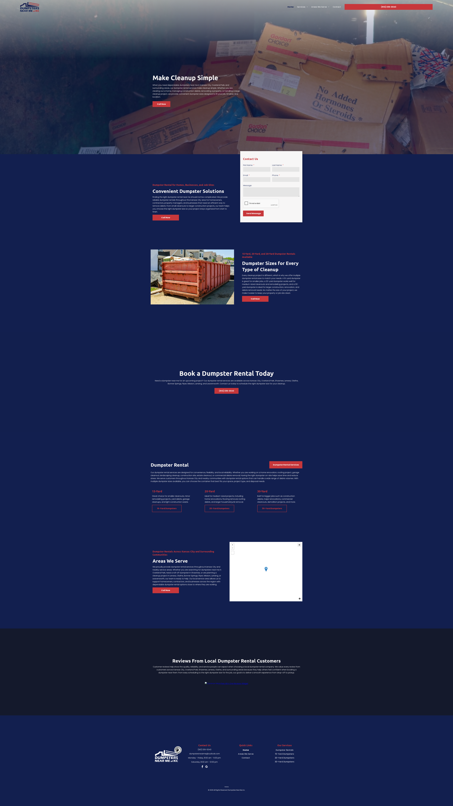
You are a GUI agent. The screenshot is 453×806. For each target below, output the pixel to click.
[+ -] (266, 571)
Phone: (275, 175)
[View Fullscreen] (232, 552)
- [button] (232, 547)
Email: (245, 175)
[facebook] (202, 767)
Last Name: (277, 165)
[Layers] (299, 544)
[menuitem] (290, 6)
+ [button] (232, 544)
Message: (247, 185)
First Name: (248, 165)
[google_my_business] (206, 767)
